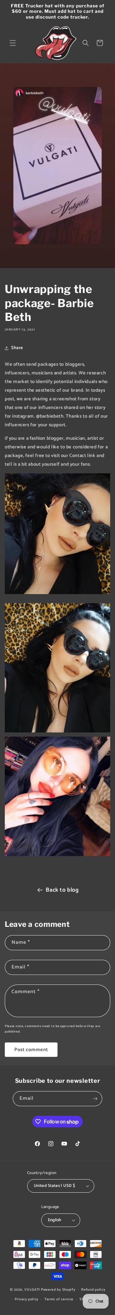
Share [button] (17, 348)
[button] (13, 43)
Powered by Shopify (58, 1289)
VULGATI (32, 1289)
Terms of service (58, 1299)
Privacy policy (26, 1299)
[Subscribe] (95, 1098)
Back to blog (62, 890)
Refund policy (93, 1290)
